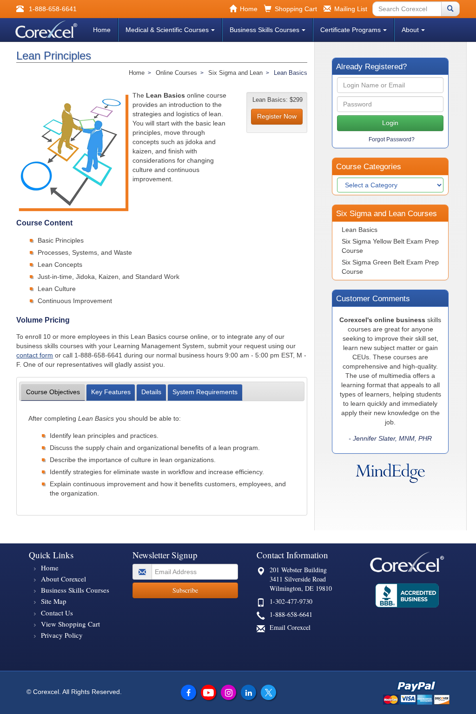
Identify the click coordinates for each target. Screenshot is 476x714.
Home (102, 29)
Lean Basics (359, 229)
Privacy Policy (62, 635)
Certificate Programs (350, 29)
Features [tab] (111, 392)
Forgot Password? (392, 139)
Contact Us (57, 612)
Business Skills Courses (264, 29)
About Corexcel (63, 578)
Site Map (53, 601)
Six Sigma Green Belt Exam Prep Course (390, 266)
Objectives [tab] (53, 392)
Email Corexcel (290, 627)
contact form (34, 355)
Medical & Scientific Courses (167, 29)
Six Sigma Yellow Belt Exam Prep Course (390, 246)
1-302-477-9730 (291, 601)
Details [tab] (151, 392)
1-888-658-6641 (291, 614)
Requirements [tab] (205, 392)
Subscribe (185, 590)
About (410, 29)
